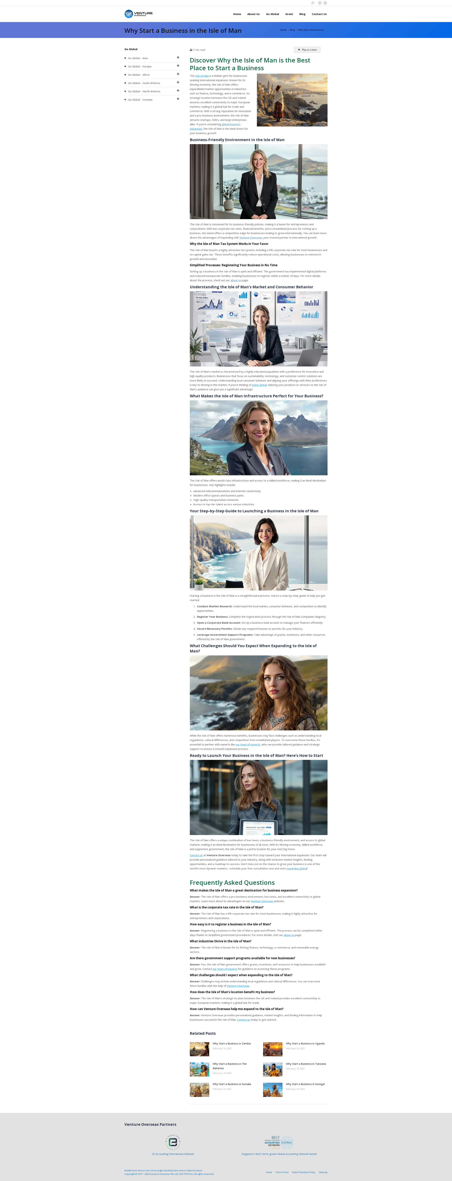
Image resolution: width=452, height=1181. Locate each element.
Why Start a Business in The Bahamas (230, 1066)
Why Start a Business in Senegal (305, 1084)
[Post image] (199, 1049)
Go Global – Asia (138, 58)
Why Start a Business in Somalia (232, 1084)
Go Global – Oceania (140, 99)
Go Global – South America (144, 83)
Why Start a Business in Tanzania (306, 1063)
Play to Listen (309, 49)
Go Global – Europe (139, 66)
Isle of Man (202, 75)
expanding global (296, 868)
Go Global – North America (144, 91)
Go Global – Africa (138, 74)
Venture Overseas (251, 237)
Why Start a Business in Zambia (232, 1043)
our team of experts (248, 744)
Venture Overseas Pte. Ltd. (164, 1174)
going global (259, 385)
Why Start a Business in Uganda (305, 1043)
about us (236, 280)
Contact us (196, 855)
